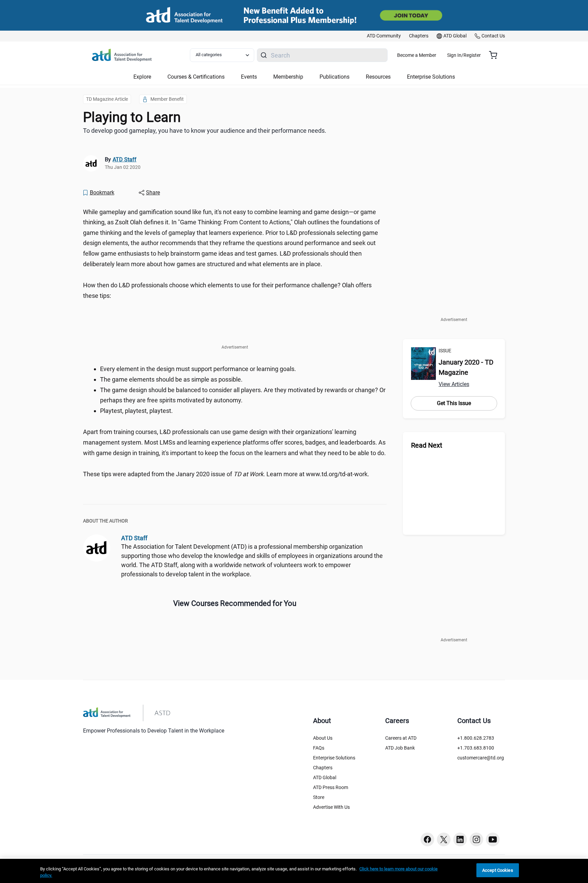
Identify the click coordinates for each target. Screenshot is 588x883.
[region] (294, 871)
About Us (322, 738)
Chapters (322, 767)
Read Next (426, 445)
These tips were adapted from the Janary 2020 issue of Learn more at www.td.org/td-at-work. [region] (226, 474)
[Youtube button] (493, 839)
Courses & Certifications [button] (196, 77)
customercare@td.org (480, 757)
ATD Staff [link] (124, 159)
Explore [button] (142, 77)
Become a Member (416, 55)
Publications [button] (334, 77)
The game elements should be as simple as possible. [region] (171, 379)
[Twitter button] (444, 839)
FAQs (318, 748)
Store (318, 797)
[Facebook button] (427, 839)
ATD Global (324, 777)
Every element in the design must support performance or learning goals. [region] (198, 368)
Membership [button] (288, 77)
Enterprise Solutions (334, 757)
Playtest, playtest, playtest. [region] (136, 410)
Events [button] (249, 77)
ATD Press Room (330, 787)
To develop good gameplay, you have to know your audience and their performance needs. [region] (204, 130)
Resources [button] (378, 77)
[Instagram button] (476, 839)
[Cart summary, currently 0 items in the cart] (495, 55)
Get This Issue (454, 403)
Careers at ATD (400, 738)
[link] (384, 36)
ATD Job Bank (400, 748)
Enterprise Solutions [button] (431, 77)
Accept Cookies (497, 870)
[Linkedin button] (460, 839)
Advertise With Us (331, 807)
